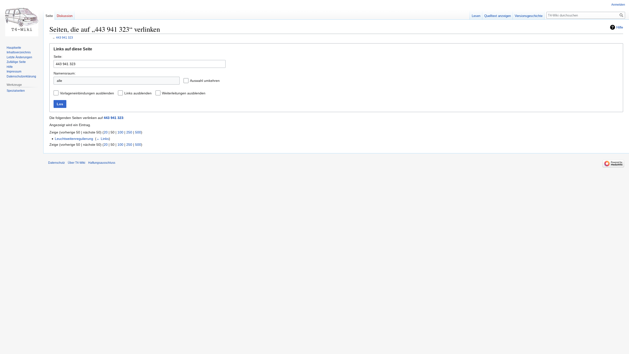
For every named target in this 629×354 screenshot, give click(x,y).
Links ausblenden (138, 93)
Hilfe (619, 27)
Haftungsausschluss (101, 162)
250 (129, 132)
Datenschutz (56, 162)
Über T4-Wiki (76, 162)
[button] (224, 81)
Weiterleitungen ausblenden (183, 93)
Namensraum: (65, 73)
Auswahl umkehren (205, 81)
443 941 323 (64, 37)
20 (106, 132)
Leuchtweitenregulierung (74, 139)
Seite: (58, 57)
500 (138, 132)
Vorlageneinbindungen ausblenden (87, 93)
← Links (102, 139)
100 (120, 132)
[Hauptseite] (21, 19)
